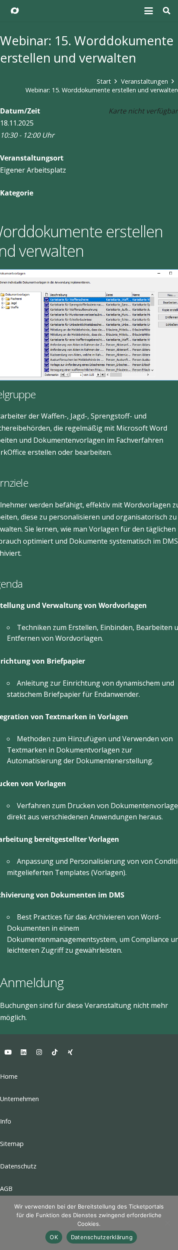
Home (9, 1076)
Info (5, 1121)
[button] (149, 10)
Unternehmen (19, 1099)
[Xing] (70, 1052)
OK (54, 1237)
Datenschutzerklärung (102, 1237)
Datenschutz (18, 1166)
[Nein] (167, 1223)
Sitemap (12, 1144)
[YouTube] (8, 1052)
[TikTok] (54, 1052)
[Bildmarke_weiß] (14, 10)
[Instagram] (39, 1052)
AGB (6, 1188)
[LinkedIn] (23, 1052)
